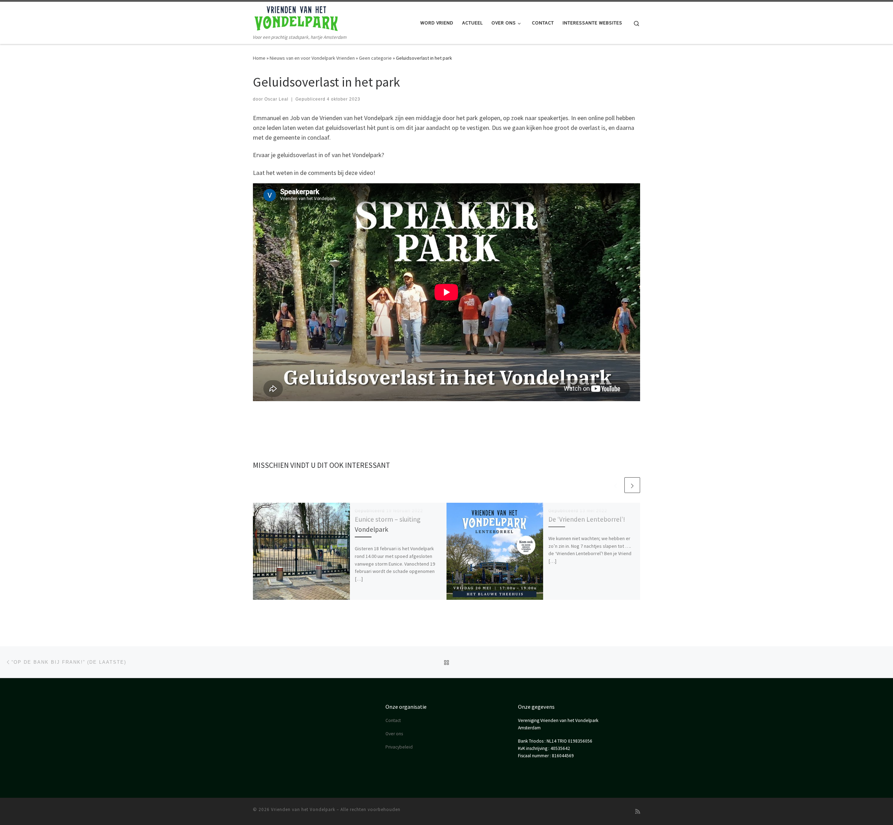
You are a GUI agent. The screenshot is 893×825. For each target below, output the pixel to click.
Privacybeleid (399, 747)
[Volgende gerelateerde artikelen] (632, 485)
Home (259, 58)
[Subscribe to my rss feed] (637, 811)
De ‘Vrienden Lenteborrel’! (586, 519)
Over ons (394, 734)
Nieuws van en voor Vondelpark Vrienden (312, 58)
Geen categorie (375, 58)
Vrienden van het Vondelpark (303, 809)
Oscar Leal (276, 99)
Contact (393, 720)
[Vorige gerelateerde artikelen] (615, 485)
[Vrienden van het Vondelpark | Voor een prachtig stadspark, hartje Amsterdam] (296, 17)
